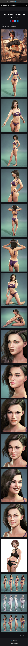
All (3, 8)
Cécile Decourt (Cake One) (9, 5)
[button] (22, 635)
